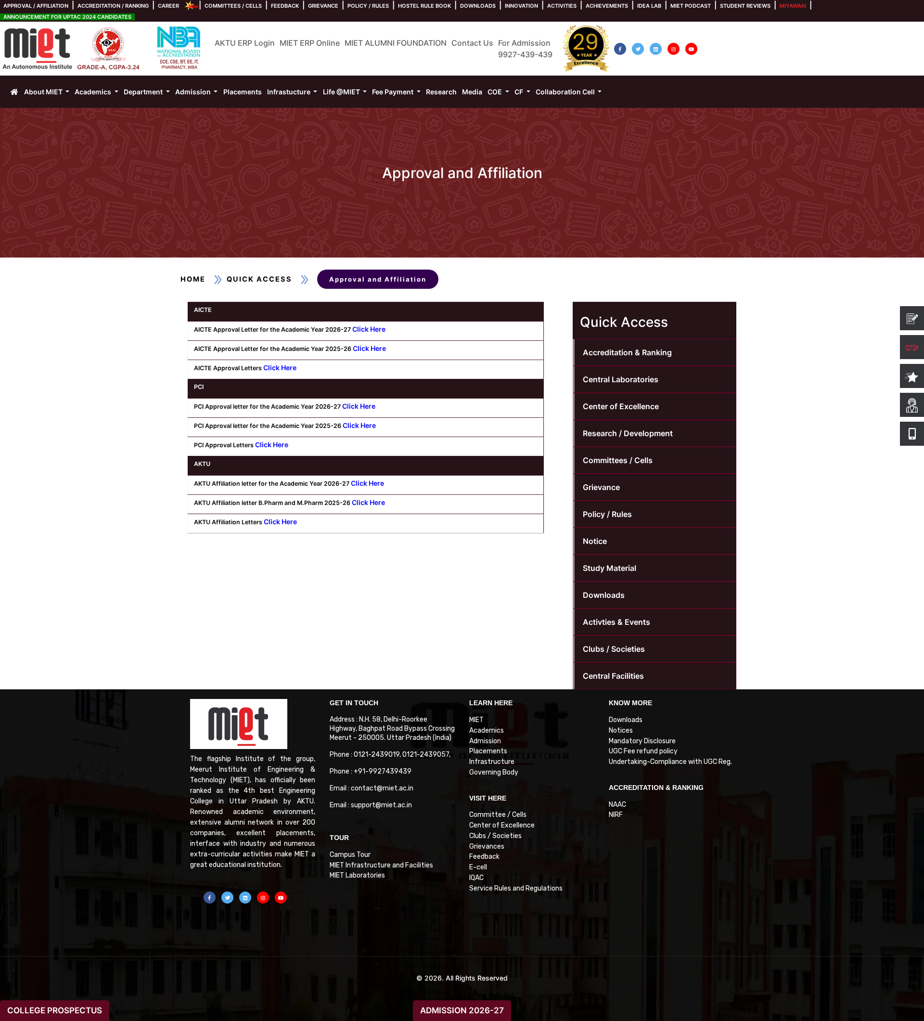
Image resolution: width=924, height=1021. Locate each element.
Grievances (486, 846)
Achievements (607, 5)
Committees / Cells (233, 5)
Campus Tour (350, 855)
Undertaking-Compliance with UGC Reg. (670, 762)
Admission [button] (193, 92)
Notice (595, 541)
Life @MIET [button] (342, 92)
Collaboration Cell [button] (566, 92)
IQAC (476, 878)
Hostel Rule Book (424, 5)
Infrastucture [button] (289, 92)
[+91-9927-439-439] (912, 434)
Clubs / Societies (614, 649)
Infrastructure (491, 762)
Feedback (285, 5)
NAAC (617, 805)
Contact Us (472, 43)
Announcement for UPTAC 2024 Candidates (67, 16)
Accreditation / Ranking (113, 5)
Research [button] (441, 92)
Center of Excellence (621, 406)
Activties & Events (616, 622)
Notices (621, 730)
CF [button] (519, 92)
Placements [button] (242, 92)
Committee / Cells (497, 815)
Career (168, 5)
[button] (620, 49)
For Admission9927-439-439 (525, 48)
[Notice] (912, 318)
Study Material (609, 568)
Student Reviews (745, 5)
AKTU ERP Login (245, 43)
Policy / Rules (368, 5)
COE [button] (495, 92)
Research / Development (628, 433)
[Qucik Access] (912, 376)
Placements (488, 751)
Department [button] (144, 92)
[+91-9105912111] (912, 405)
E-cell (478, 867)
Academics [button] (94, 92)
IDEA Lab (649, 5)
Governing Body (493, 772)
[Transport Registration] (912, 347)
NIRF (616, 815)
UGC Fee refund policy (643, 751)
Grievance (323, 5)
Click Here (368, 329)
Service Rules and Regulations (516, 888)
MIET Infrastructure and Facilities (381, 865)
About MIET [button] (44, 92)
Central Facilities (613, 676)
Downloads (478, 5)
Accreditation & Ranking (627, 352)
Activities (562, 5)
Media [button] (472, 92)
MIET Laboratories (357, 875)
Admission (485, 741)
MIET (476, 720)
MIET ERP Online (310, 43)
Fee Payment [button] (393, 92)
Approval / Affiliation (35, 5)
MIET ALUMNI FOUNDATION (396, 43)
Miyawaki (793, 5)
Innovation (521, 5)
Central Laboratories (620, 379)
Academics (486, 730)
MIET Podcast (690, 5)
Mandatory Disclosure (642, 741)
